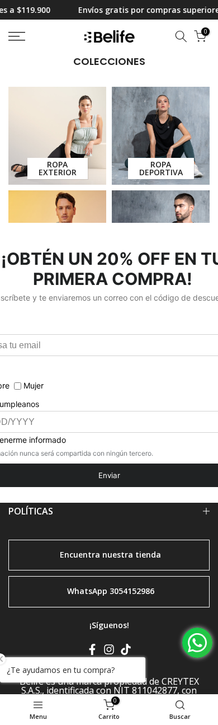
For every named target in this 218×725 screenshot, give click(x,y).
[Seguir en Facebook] (92, 651)
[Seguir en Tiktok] (125, 651)
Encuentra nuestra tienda (110, 554)
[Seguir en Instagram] (109, 651)
